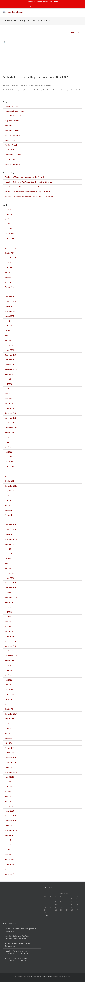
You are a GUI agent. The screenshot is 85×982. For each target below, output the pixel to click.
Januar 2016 (9, 811)
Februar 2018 (9, 690)
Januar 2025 (9, 292)
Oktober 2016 (9, 767)
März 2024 (8, 340)
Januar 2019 (9, 636)
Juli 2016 (8, 782)
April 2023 (8, 394)
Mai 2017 (8, 733)
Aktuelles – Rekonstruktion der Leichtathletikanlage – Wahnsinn (27, 192)
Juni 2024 (8, 326)
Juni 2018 (8, 670)
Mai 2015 (8, 850)
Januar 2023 (9, 408)
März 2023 (8, 399)
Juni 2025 (8, 267)
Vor (79, 33)
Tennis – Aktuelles (11, 140)
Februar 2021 (9, 515)
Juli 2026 (8, 209)
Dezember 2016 (10, 758)
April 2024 (8, 335)
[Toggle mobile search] (77, 12)
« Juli (46, 915)
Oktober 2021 (9, 481)
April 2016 (8, 796)
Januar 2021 (9, 520)
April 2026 (8, 224)
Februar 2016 (9, 806)
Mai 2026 (8, 219)
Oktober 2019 (9, 593)
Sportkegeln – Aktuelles (13, 130)
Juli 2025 (8, 263)
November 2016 (10, 762)
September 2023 (11, 369)
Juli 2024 (8, 321)
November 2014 (10, 874)
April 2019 (8, 622)
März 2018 (8, 685)
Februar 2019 (9, 631)
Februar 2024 (9, 345)
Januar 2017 (9, 753)
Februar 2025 (9, 287)
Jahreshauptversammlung (14, 111)
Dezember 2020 (10, 525)
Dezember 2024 (10, 297)
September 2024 (11, 311)
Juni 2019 (8, 612)
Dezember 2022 (10, 413)
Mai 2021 (8, 505)
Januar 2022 (9, 466)
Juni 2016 (8, 787)
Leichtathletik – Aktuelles (13, 116)
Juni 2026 (8, 214)
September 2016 (11, 772)
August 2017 (9, 719)
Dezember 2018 (10, 641)
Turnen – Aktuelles (11, 159)
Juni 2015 (8, 845)
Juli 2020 (8, 549)
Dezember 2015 (10, 816)
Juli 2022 (8, 437)
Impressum (34, 976)
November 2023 (10, 360)
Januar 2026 (9, 238)
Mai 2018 (8, 675)
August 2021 (9, 491)
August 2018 (9, 660)
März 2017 (8, 743)
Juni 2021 (8, 500)
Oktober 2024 (9, 306)
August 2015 (9, 835)
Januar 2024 (9, 350)
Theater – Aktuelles (11, 145)
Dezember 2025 (10, 243)
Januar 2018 (9, 694)
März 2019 (8, 626)
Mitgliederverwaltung (12, 121)
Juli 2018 (8, 665)
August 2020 (9, 544)
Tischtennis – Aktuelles (13, 155)
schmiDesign (66, 976)
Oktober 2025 (9, 253)
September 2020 (11, 539)
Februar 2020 (9, 573)
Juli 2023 (8, 379)
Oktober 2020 (9, 534)
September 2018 (11, 656)
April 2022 (8, 452)
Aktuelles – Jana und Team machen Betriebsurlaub (23, 187)
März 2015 (8, 855)
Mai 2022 (8, 447)
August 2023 (9, 374)
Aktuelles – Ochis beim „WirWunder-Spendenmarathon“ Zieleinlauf (28, 182)
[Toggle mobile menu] (81, 12)
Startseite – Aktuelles (12, 135)
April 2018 (8, 680)
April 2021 (8, 510)
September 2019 (11, 597)
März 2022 (8, 457)
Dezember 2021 (10, 471)
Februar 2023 (9, 403)
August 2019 (9, 602)
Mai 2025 (8, 272)
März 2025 (8, 282)
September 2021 (11, 486)
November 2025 (10, 248)
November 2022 (10, 418)
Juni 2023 (8, 384)
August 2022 (9, 432)
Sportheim (8, 125)
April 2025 (8, 277)
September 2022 (11, 428)
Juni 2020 (8, 554)
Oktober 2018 (9, 651)
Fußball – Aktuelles (11, 106)
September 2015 (11, 830)
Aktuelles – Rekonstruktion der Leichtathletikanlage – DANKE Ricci (29, 197)
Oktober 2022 (9, 423)
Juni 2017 (8, 728)
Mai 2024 (8, 331)
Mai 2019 (8, 617)
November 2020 (10, 529)
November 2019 (10, 588)
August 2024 (9, 316)
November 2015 (10, 821)
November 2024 (10, 301)
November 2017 (10, 704)
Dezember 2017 (10, 699)
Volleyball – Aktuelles (12, 164)
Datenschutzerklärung (45, 976)
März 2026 (8, 229)
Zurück (72, 33)
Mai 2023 (8, 389)
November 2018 (10, 646)
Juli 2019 (8, 607)
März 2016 (8, 801)
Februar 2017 (9, 748)
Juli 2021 (8, 496)
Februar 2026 (9, 234)
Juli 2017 (8, 724)
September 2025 (11, 258)
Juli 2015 (8, 840)
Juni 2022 (8, 442)
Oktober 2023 (9, 365)
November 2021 (10, 476)
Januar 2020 (9, 578)
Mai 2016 (8, 791)
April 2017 (8, 738)
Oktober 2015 (9, 825)
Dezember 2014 (10, 869)
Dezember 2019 (10, 583)
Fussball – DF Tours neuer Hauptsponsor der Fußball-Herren (26, 177)
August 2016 (9, 777)
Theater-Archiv (10, 150)
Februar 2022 (9, 462)
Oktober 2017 (9, 709)
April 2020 (8, 563)
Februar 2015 (9, 859)
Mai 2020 (8, 559)
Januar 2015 (9, 864)
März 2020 (8, 568)
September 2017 (11, 714)
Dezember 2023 (10, 355)
